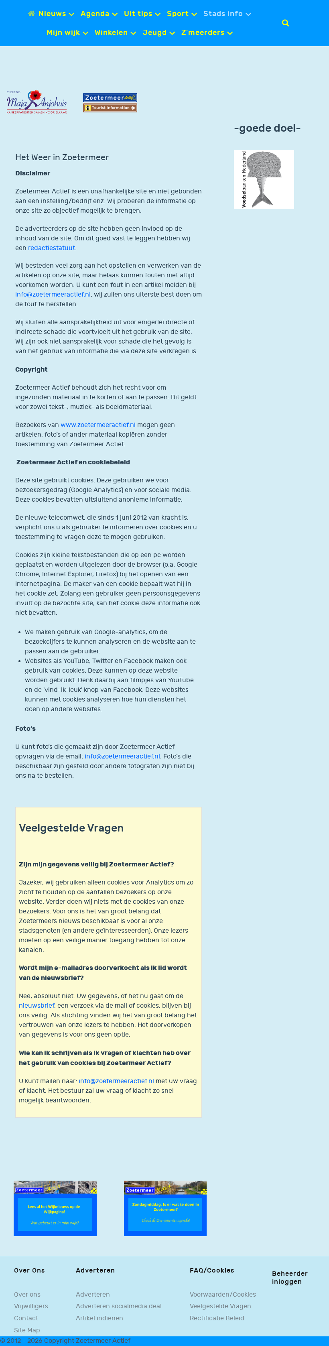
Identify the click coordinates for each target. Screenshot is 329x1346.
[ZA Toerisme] (110, 102)
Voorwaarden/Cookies (223, 1295)
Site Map (27, 1330)
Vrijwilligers (31, 1306)
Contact (26, 1318)
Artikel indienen (99, 1318)
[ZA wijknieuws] (55, 1208)
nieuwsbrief (36, 1006)
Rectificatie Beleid (217, 1318)
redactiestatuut (51, 248)
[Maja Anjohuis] (37, 102)
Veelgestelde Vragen (220, 1306)
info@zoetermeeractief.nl (53, 295)
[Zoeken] (285, 22)
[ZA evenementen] (165, 1208)
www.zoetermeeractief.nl (98, 425)
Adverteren (93, 1295)
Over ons (27, 1295)
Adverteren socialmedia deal (119, 1306)
